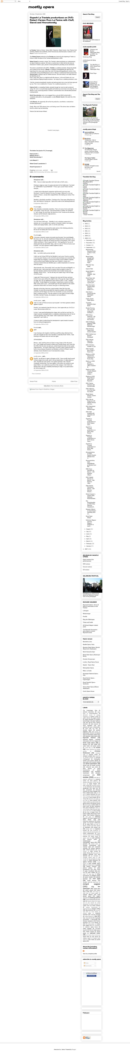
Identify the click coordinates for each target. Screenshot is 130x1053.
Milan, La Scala (87, 670)
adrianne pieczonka (88, 712)
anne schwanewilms (95, 727)
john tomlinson (96, 806)
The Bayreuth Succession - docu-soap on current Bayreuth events (90, 631)
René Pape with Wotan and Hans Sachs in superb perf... (90, 280)
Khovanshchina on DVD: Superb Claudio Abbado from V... (91, 455)
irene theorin (93, 800)
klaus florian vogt (89, 819)
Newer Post (33, 381)
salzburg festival (94, 898)
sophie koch (86, 905)
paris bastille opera (94, 863)
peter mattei (97, 869)
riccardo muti (86, 882)
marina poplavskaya (88, 833)
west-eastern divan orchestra (92, 935)
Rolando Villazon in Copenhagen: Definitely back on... (91, 511)
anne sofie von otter (91, 728)
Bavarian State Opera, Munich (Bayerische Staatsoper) (91, 648)
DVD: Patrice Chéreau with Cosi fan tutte (90, 385)
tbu (96, 916)
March (88, 541)
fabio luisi (95, 788)
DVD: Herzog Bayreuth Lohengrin (89, 341)
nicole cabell (96, 852)
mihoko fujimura (95, 848)
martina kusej (86, 837)
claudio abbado (94, 760)
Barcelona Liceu (87, 641)
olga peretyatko (92, 858)
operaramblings (89, 132)
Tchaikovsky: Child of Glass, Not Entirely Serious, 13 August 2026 (92, 141)
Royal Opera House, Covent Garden (91, 395)
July (87, 531)
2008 (86, 238)
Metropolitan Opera (88, 668)
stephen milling (96, 908)
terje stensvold (87, 918)
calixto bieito (86, 746)
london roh (97, 827)
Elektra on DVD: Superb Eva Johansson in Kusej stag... (90, 356)
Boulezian (88, 138)
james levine (86, 803)
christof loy (97, 756)
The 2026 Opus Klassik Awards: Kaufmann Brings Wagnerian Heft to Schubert (92, 151)
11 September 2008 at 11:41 (41, 297)
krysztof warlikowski (94, 822)
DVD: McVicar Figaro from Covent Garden (91, 330)
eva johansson (88, 786)
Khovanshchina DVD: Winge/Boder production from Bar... (91, 463)
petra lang (91, 874)
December (89, 240)
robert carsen (54, 172)
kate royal (88, 816)
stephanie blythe (86, 908)
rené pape (96, 879)
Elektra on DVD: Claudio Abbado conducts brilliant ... (91, 372)
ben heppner (95, 741)
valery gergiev (87, 928)
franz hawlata (93, 791)
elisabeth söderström (87, 782)
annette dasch (87, 730)
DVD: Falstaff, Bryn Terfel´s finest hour (90, 350)
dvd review (47, 172)
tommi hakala (91, 924)
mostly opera (41, 7)
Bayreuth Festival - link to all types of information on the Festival (91, 606)
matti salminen (96, 838)
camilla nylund (96, 746)
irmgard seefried (86, 801)
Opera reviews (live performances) (88, 560)
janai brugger (88, 804)
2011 (86, 231)
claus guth (86, 762)
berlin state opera (89, 743)
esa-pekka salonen (96, 785)
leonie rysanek (87, 825)
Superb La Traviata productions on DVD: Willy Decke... (91, 446)
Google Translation (88, 214)
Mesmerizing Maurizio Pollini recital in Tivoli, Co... (91, 252)
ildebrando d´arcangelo (94, 798)
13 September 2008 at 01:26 (41, 370)
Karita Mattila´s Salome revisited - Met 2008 (90, 273)
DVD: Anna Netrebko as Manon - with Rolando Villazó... (90, 472)
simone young (91, 901)
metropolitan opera (88, 842)
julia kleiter (87, 812)
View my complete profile (90, 953)
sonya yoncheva (94, 904)
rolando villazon (88, 894)
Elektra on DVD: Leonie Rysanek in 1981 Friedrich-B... (91, 364)
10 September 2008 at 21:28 (41, 231)
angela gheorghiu (89, 719)
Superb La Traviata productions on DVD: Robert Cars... (91, 421)
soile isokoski (91, 902)
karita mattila (86, 813)
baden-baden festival (88, 733)
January (88, 546)
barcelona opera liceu (94, 734)
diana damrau (87, 768)
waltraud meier (95, 933)
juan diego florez (88, 810)
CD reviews (86, 569)
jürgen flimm (95, 812)
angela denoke (96, 718)
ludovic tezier (89, 828)
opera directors (93, 860)
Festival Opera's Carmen (91, 159)
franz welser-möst (88, 792)
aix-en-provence (93, 713)
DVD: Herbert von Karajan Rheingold (91, 335)
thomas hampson (88, 921)
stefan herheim (96, 905)
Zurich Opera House (88, 691)
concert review (96, 762)
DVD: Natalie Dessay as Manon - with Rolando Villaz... (90, 480)
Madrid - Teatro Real (88, 665)
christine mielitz (93, 754)
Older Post (74, 381)
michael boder (94, 843)
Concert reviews (87, 566)
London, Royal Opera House (91, 662)
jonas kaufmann (90, 807)
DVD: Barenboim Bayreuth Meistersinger (90, 408)
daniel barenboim (91, 764)
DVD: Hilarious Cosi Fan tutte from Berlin (90, 390)
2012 (86, 228)
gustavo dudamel (90, 795)
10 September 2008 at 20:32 (41, 216)
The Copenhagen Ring (90, 710)
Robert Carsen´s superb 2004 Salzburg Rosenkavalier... (91, 496)
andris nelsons (86, 718)
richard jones (95, 882)
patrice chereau (91, 866)
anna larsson (94, 724)
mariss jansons (91, 834)
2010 (86, 233)
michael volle (87, 847)
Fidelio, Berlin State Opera (90, 299)
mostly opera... (38, 300)
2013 (86, 226)
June (87, 534)
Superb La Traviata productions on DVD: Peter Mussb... (91, 430)
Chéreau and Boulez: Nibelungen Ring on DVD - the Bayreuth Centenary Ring (91, 53)
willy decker (95, 936)
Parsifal (36, 207)
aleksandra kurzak (87, 715)
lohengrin (87, 827)
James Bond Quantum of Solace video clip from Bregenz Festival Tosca (95, 85)
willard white (86, 936)
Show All (98, 171)
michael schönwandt (89, 845)
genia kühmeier (91, 794)
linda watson (96, 825)
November (89, 242)
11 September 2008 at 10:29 (41, 247)
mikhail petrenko (90, 849)
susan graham (94, 911)
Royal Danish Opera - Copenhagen (89, 678)
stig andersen (89, 910)
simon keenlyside (90, 899)
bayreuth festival (89, 737)
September (89, 247)
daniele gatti (86, 765)
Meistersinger (86, 613)
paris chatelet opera (90, 865)
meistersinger (86, 841)
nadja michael (94, 851)
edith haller (96, 777)
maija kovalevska (94, 830)
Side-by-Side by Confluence (92, 133)
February (89, 543)
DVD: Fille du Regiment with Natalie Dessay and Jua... (91, 402)
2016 (86, 223)
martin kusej (94, 836)
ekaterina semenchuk (88, 779)
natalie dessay (87, 853)
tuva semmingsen (96, 925)
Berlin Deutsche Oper (89, 652)
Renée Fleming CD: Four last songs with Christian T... (90, 310)
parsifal (98, 865)
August (88, 529)
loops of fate (89, 268)
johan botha (95, 804)
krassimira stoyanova (88, 821)
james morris (96, 803)
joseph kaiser (97, 809)
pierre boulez (89, 877)
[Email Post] (51, 170)
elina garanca (94, 780)
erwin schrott (86, 785)
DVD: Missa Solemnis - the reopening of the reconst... (90, 317)
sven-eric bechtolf (95, 914)
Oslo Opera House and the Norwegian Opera (91, 294)
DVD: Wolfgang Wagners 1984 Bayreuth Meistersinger (90, 324)
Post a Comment (36, 373)
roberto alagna (94, 893)
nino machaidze (94, 855)
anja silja (88, 722)
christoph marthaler (89, 757)
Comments (88, 965)
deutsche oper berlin (92, 767)
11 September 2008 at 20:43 (41, 353)
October (88, 245)
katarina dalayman (95, 815)
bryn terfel (94, 744)
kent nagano (93, 818)
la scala (87, 824)
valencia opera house (91, 927)
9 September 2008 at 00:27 (41, 203)
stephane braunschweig (91, 907)
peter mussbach (89, 871)
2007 (86, 549)
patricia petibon (87, 868)
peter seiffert (91, 872)
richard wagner (91, 884)
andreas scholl (94, 716)
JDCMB (87, 164)
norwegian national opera (89, 857)
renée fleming (91, 880)
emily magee (93, 783)
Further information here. (40, 53)
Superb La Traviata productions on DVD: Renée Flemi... (91, 438)
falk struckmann (87, 789)
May (87, 536)
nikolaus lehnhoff (88, 854)
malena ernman (86, 831)
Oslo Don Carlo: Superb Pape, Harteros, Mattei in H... (90, 287)
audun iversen (95, 731)
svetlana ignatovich (89, 916)
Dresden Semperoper (89, 659)
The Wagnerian (89, 148)
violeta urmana (90, 931)
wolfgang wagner (87, 938)
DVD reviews (86, 564)
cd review (96, 747)
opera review (87, 862)
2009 (86, 235)
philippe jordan (96, 875)
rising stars (97, 888)
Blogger (74, 1049)
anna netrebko (87, 725)
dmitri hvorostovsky (39, 172)
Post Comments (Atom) (57, 386)
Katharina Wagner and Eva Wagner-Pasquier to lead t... (91, 523)
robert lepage (96, 891)
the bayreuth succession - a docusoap (91, 918)
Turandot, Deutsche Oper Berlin (91, 304)
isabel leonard (95, 801)
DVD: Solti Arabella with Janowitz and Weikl (90, 414)
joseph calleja (90, 809)
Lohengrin (86, 610)
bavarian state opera (91, 736)
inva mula (85, 800)
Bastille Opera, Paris (88, 644)
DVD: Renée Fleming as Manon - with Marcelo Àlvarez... (90, 488)
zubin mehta (91, 939)
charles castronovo (90, 749)
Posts (86, 963)
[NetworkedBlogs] (91, 973)
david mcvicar (96, 765)
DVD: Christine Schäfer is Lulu (91, 345)
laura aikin (95, 824)
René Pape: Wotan (89, 516)
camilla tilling (88, 747)
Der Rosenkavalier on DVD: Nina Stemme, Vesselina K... (90, 504)
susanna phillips (87, 913)
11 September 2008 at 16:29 (41, 324)
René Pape (93, 73)
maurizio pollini (92, 839)
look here (69, 84)
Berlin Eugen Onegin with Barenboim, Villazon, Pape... (90, 259)
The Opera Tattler (90, 158)
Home (54, 381)
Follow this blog (91, 975)
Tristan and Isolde (88, 622)
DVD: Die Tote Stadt (90, 265)
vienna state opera (95, 930)
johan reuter (86, 806)
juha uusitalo (97, 810)
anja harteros (96, 721)
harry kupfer (93, 797)
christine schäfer (87, 756)
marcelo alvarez (95, 831)
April (87, 538)
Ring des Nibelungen (89, 619)
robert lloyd (85, 893)
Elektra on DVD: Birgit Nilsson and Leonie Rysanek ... (90, 379)
